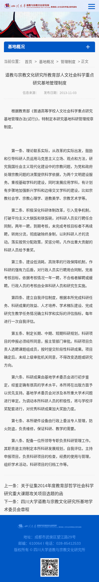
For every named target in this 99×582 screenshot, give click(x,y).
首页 (28, 62)
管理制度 (68, 62)
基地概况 (46, 62)
